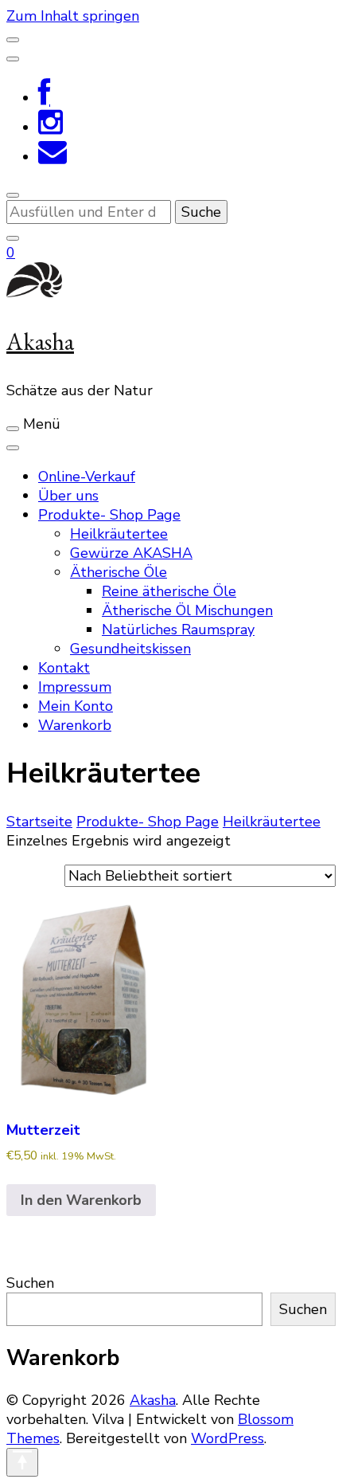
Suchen (30, 1283)
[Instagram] (50, 127)
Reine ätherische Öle (169, 591)
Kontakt (64, 667)
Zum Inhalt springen (72, 16)
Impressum (74, 686)
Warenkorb (74, 725)
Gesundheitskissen (130, 648)
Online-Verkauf (86, 476)
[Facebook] (44, 98)
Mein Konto (75, 706)
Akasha (40, 341)
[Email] (52, 157)
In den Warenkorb (81, 1200)
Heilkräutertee (119, 533)
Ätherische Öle (118, 572)
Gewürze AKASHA (131, 553)
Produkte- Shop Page (109, 514)
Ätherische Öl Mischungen (187, 610)
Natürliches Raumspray (178, 629)
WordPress (227, 1438)
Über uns (68, 495)
